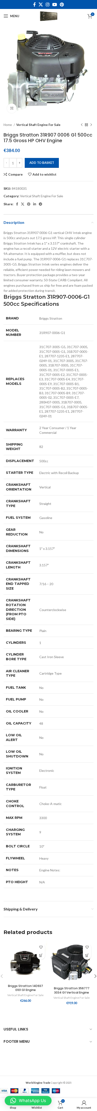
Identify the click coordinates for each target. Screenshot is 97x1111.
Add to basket (41, 163)
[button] (41, 955)
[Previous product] (81, 125)
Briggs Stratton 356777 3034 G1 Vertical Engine (71, 990)
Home (8, 125)
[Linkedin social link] (34, 204)
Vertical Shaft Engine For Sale (38, 125)
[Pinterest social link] (61, 4)
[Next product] (91, 125)
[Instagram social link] (47, 4)
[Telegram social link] (40, 204)
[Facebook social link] (34, 4)
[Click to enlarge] (11, 108)
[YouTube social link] (54, 4)
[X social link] (40, 4)
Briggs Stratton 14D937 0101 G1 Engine (25, 988)
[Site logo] (48, 16)
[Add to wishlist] (41, 947)
